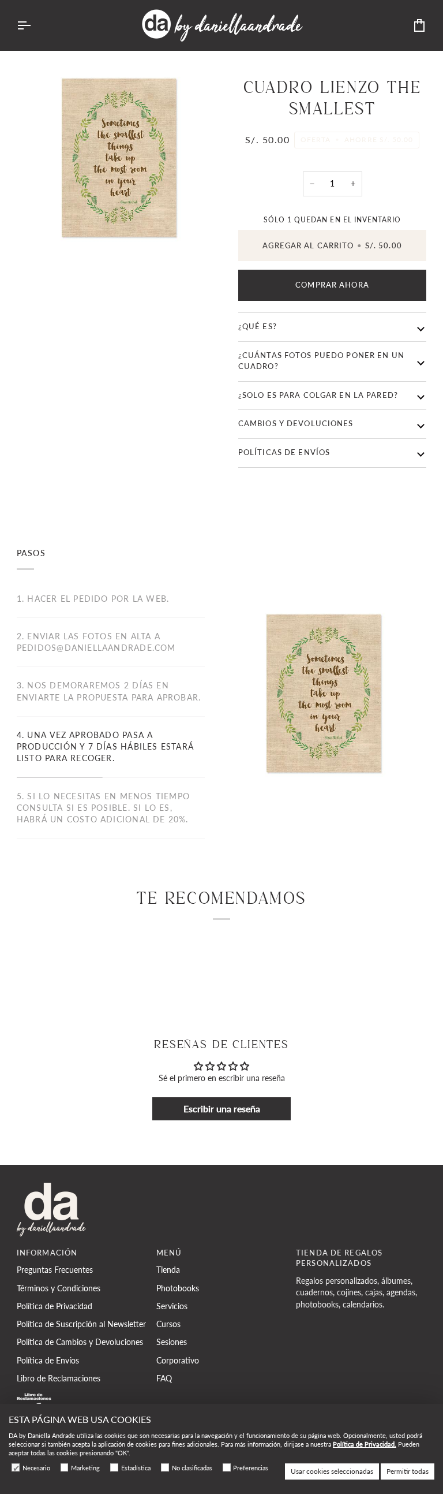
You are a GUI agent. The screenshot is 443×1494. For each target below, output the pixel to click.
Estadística (136, 1467)
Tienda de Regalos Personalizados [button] (339, 1258)
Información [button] (47, 1253)
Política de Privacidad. (364, 1444)
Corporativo (177, 1360)
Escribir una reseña (221, 1108)
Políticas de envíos (284, 452)
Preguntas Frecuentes (55, 1270)
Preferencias (250, 1467)
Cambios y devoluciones (296, 423)
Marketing (85, 1467)
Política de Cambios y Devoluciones (80, 1342)
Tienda (168, 1270)
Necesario (36, 1467)
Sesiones (171, 1342)
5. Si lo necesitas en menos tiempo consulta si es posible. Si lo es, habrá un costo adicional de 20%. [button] (103, 808)
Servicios (171, 1306)
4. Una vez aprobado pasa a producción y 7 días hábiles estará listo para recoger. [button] (105, 747)
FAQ (164, 1378)
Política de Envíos (48, 1360)
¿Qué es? (257, 326)
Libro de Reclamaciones (58, 1378)
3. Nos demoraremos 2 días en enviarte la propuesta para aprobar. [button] (109, 691)
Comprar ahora (332, 285)
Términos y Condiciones (58, 1288)
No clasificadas (192, 1467)
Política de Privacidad (54, 1306)
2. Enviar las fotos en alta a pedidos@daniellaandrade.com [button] (96, 642)
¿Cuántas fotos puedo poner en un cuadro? (321, 361)
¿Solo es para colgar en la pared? (318, 395)
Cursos (168, 1324)
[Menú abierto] (34, 25)
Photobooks (177, 1288)
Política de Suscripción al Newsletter (81, 1324)
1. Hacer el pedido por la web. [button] (93, 598)
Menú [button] (169, 1253)
